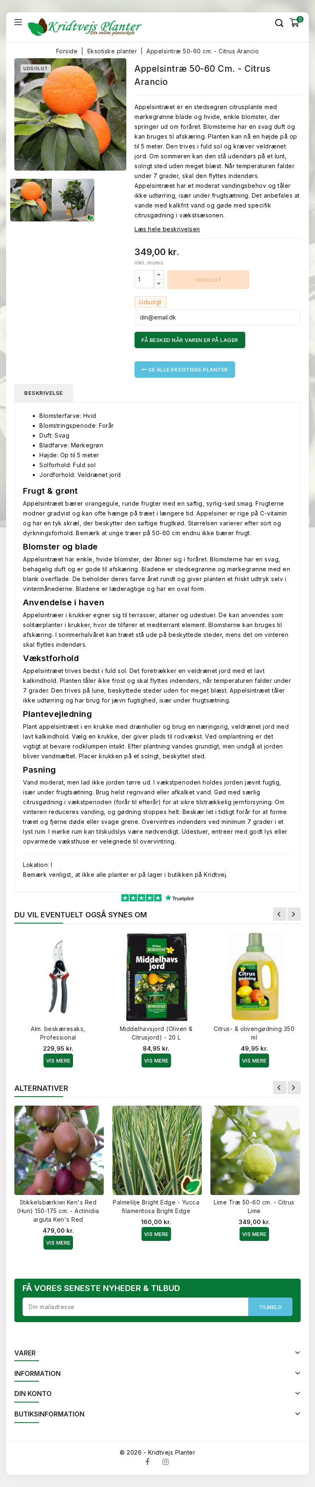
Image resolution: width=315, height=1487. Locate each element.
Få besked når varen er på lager (190, 340)
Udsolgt (208, 279)
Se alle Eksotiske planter (187, 369)
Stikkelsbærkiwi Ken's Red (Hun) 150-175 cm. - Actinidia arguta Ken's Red (58, 1211)
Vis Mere (58, 1060)
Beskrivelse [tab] (43, 393)
